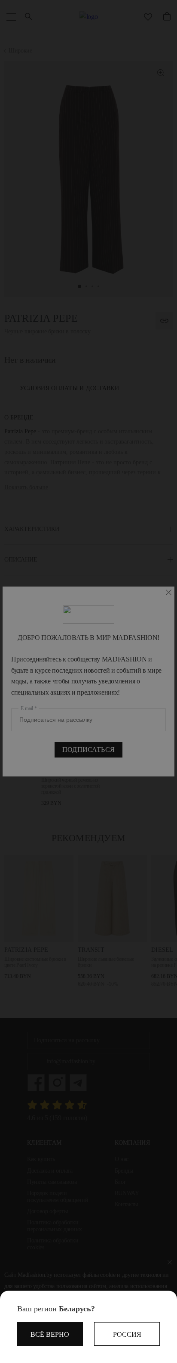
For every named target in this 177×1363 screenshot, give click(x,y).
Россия (127, 1334)
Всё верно (50, 1334)
